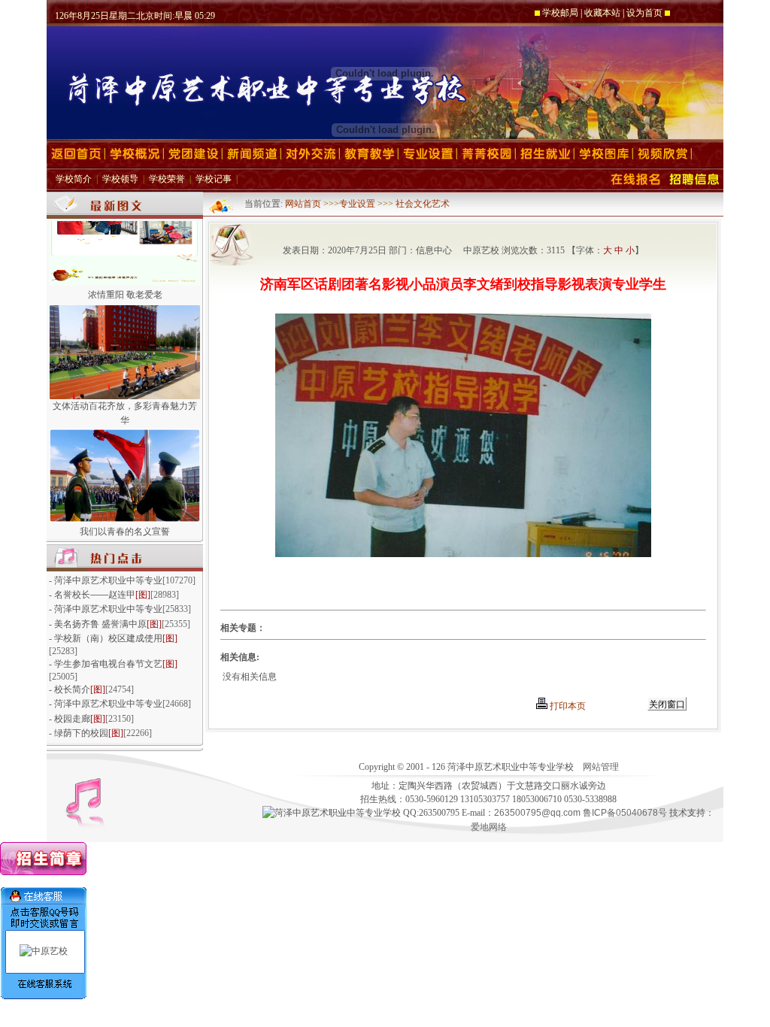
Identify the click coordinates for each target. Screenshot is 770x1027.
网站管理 (601, 767)
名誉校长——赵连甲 (94, 594)
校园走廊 (72, 718)
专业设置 (357, 203)
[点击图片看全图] (463, 553)
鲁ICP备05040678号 (625, 812)
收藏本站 (602, 13)
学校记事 (214, 179)
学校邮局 (560, 13)
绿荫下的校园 (81, 733)
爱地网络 (489, 827)
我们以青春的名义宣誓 (125, 525)
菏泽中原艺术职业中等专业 (108, 580)
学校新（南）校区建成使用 (108, 638)
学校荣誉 (167, 179)
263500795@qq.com (537, 812)
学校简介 (74, 179)
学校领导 (120, 179)
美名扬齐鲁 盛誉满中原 (100, 624)
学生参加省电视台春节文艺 (108, 664)
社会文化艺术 (423, 203)
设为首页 (644, 13)
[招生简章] (43, 872)
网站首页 (304, 203)
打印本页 (566, 706)
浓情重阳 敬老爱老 (125, 288)
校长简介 (72, 689)
